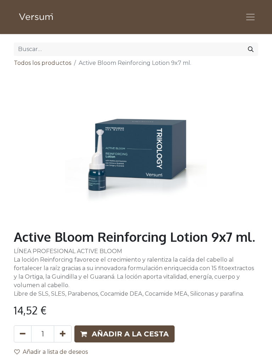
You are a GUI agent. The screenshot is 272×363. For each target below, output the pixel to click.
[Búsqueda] (250, 49)
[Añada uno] (63, 333)
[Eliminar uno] (23, 333)
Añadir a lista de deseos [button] (55, 351)
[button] (124, 333)
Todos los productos (42, 63)
